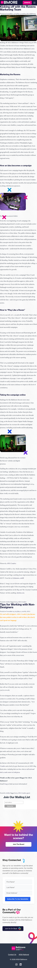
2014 (16, 602)
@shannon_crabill (18, 578)
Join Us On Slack (11, 929)
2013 (16, 793)
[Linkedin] (20, 964)
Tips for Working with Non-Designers (17, 606)
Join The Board (18, 844)
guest (28, 793)
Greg (5, 784)
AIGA (28, 611)
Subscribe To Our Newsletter (17, 899)
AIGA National (24, 954)
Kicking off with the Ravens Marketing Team (18, 8)
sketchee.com (20, 593)
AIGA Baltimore (31, 14)
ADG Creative (11, 563)
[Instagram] (16, 964)
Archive (8, 602)
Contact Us (12, 954)
